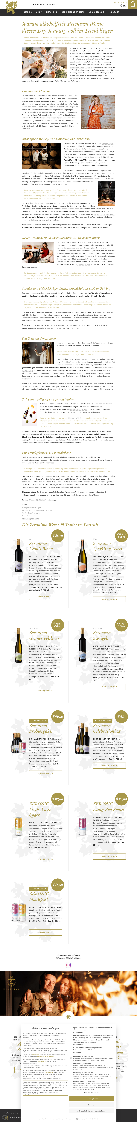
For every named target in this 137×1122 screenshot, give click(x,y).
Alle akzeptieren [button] (91, 1099)
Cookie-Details (41, 1119)
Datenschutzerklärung (56, 1119)
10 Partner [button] (35, 1054)
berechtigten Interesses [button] (45, 1056)
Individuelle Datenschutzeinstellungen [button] (91, 1111)
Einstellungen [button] (42, 1061)
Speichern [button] (92, 1105)
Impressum (69, 1119)
